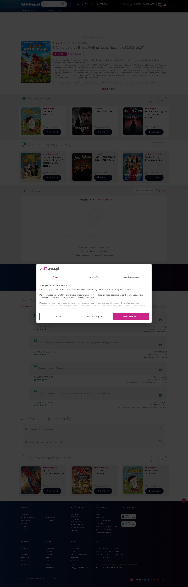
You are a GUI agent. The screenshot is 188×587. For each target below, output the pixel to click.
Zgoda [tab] (56, 277)
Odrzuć (57, 316)
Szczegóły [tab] (94, 277)
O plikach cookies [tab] (132, 277)
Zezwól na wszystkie (131, 316)
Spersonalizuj (92, 316)
